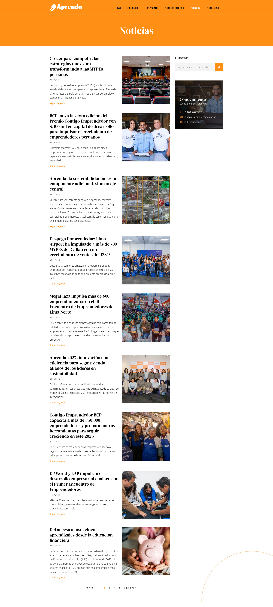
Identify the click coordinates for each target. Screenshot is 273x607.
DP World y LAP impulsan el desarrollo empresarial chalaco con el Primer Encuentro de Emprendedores (84, 481)
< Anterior (89, 587)
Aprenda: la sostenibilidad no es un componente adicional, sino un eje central (84, 183)
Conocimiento (174, 8)
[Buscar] (219, 67)
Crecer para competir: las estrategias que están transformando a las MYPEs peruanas (76, 66)
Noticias (195, 8)
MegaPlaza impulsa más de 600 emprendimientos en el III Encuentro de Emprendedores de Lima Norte (81, 304)
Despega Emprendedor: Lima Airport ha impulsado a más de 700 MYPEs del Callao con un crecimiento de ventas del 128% (83, 247)
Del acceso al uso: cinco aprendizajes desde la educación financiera (81, 535)
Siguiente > (130, 587)
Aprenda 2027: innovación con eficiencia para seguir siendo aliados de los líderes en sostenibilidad (79, 365)
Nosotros (133, 8)
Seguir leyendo (57, 103)
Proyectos (152, 8)
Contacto (213, 8)
